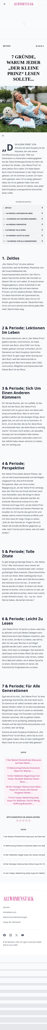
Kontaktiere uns (9, 912)
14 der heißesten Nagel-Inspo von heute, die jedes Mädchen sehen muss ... (23, 779)
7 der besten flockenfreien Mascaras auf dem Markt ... (23, 761)
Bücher (6, 46)
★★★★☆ (40, 46)
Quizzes (6, 907)
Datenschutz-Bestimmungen (15, 917)
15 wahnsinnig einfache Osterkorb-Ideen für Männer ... (23, 769)
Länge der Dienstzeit (11, 922)
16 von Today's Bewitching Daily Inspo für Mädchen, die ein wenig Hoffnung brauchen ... (23, 800)
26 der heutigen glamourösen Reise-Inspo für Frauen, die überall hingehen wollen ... (23, 789)
